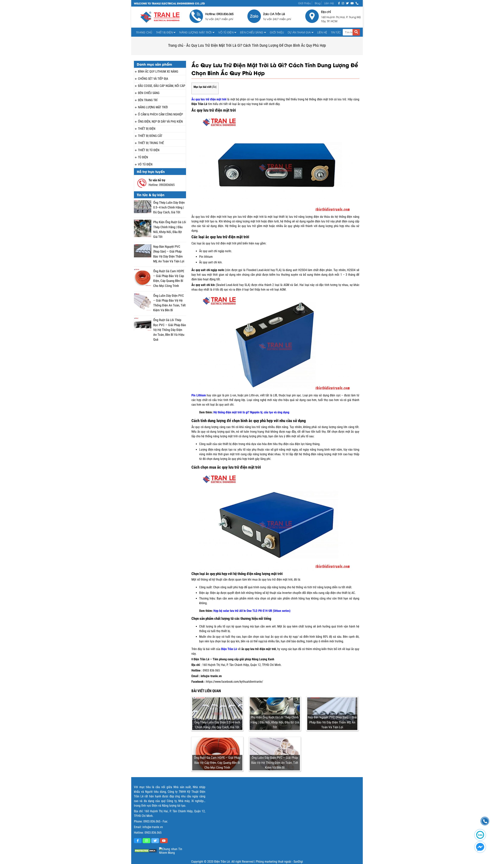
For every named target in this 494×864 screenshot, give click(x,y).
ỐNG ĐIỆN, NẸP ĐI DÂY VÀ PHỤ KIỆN (160, 121)
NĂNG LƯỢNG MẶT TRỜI (153, 107)
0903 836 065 (211, 670)
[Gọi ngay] (357, 3)
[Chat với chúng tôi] (480, 847)
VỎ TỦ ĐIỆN (225, 32)
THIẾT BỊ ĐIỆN (164, 32)
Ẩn (214, 86)
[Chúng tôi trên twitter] (347, 3)
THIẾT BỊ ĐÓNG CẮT (150, 136)
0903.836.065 (151, 821)
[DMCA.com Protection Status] (145, 851)
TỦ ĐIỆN (143, 157)
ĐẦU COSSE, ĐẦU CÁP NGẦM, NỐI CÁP (161, 86)
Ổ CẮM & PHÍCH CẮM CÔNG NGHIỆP (160, 114)
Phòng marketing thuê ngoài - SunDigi (279, 861)
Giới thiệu (304, 3)
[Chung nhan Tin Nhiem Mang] (170, 851)
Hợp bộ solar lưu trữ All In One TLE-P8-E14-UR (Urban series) (251, 611)
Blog (317, 3)
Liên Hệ (329, 3)
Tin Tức (336, 32)
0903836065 (167, 185)
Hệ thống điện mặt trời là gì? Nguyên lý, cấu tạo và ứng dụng (251, 412)
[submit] (356, 32)
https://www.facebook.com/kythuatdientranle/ (234, 681)
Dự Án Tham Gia (299, 32)
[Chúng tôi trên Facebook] (339, 3)
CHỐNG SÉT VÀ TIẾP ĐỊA (153, 79)
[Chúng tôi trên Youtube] (352, 3)
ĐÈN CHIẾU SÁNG (251, 32)
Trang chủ (144, 32)
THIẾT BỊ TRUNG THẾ (151, 143)
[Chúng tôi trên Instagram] (343, 3)
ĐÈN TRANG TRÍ (147, 100)
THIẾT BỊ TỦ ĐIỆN (148, 150)
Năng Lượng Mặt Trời (195, 32)
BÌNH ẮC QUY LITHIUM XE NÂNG (158, 71)
